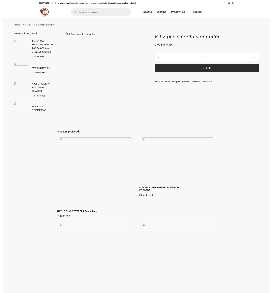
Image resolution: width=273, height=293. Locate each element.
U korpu (207, 67)
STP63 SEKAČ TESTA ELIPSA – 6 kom (76, 211)
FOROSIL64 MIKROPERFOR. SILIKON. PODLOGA (159, 189)
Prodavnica (26, 25)
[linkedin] (233, 3)
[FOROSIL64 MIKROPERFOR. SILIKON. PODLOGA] (178, 161)
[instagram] (229, 3)
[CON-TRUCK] (44, 7)
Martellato (196, 82)
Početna (17, 25)
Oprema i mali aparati (172, 82)
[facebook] (224, 3)
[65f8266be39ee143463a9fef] (80, 34)
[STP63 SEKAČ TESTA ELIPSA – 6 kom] (95, 173)
